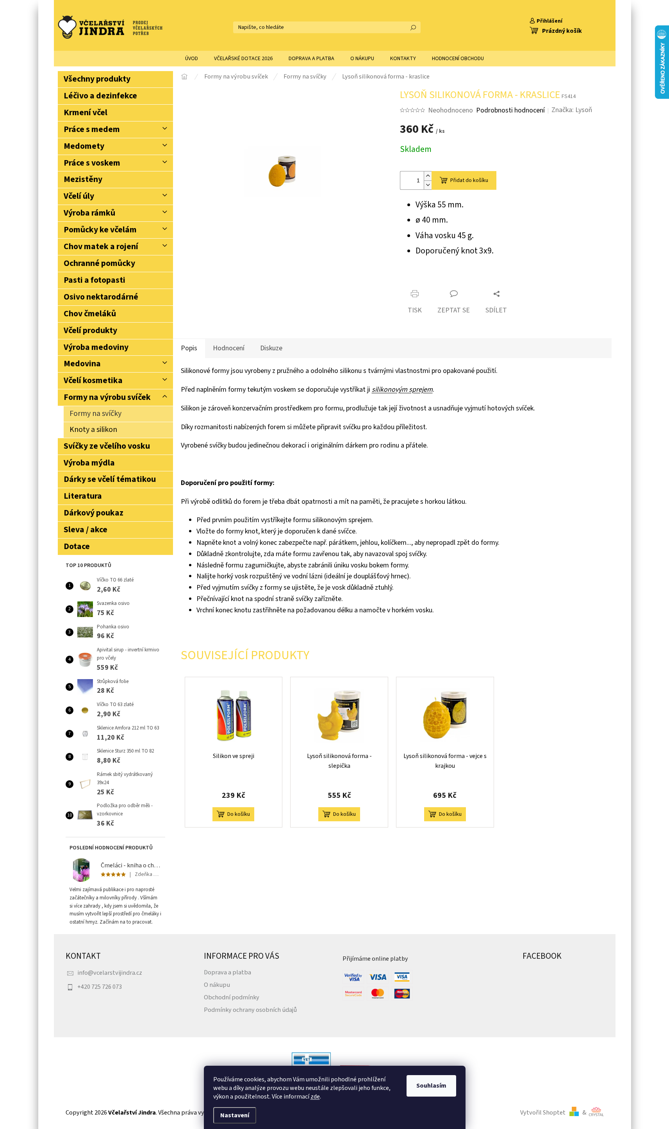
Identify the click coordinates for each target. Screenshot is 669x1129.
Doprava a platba (227, 972)
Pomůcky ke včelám (100, 230)
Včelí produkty (90, 331)
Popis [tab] (189, 348)
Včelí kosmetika (93, 381)
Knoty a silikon (93, 429)
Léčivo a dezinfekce (100, 96)
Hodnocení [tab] (228, 348)
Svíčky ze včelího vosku (107, 446)
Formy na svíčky (95, 413)
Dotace (77, 546)
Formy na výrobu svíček (107, 397)
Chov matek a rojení (101, 247)
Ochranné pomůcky (99, 263)
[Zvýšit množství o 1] (428, 175)
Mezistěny (83, 179)
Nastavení (234, 1115)
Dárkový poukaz (93, 513)
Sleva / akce (85, 530)
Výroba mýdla (89, 463)
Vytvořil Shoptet (543, 1112)
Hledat (413, 27)
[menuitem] (191, 58)
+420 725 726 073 (99, 986)
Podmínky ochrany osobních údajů (250, 1009)
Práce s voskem (92, 163)
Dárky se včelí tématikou (110, 479)
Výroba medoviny (96, 347)
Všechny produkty (97, 79)
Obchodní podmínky (231, 997)
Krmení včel (85, 113)
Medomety (84, 146)
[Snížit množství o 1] (428, 184)
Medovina (82, 364)
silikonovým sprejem (402, 389)
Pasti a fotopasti (94, 280)
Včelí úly (79, 196)
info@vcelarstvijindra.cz (109, 972)
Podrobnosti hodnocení (510, 110)
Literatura (83, 496)
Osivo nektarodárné (101, 297)
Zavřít (445, 280)
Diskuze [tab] (271, 348)
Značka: (571, 110)
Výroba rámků (89, 213)
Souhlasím (431, 1085)
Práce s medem (92, 129)
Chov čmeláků (90, 314)
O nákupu (217, 984)
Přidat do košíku (469, 180)
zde (315, 1096)
